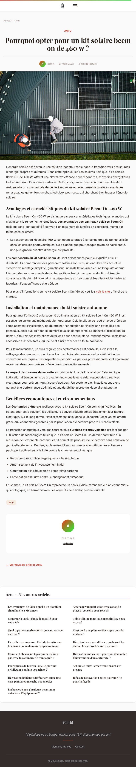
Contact (79, 746)
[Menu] (75, 6)
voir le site (103, 291)
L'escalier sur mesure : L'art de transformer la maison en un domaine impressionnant (35, 644)
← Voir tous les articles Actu (24, 564)
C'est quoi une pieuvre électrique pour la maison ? (98, 632)
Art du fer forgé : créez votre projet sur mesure (97, 667)
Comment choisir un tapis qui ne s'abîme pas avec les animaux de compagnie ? (33, 655)
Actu (17, 20)
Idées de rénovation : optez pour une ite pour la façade (97, 679)
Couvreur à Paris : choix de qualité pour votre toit (32, 620)
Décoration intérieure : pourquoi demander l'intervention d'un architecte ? (100, 655)
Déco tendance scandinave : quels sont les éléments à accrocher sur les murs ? (98, 644)
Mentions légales (61, 746)
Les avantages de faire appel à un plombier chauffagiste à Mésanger (34, 608)
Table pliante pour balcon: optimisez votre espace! (99, 620)
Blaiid (68, 722)
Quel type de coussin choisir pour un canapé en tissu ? (35, 632)
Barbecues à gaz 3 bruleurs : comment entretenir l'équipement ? (31, 691)
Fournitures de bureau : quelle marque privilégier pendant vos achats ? (32, 667)
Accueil (8, 20)
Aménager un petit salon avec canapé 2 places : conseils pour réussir (97, 608)
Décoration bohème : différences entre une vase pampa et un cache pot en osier (34, 679)
